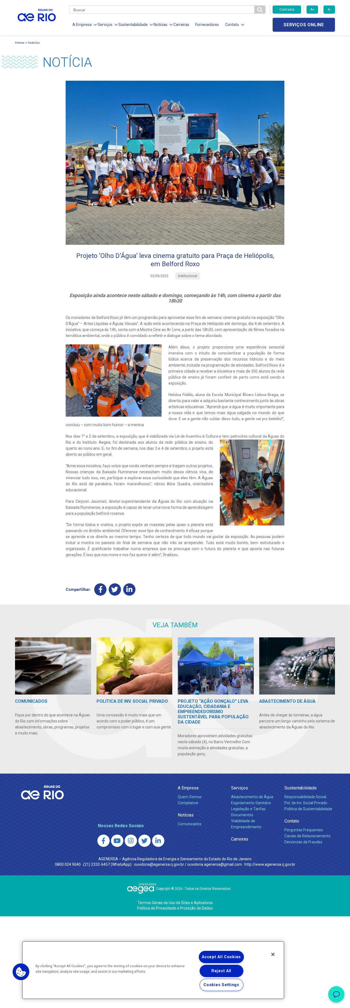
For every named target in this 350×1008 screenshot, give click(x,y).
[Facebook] (100, 589)
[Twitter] (115, 589)
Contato (291, 821)
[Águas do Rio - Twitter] (144, 841)
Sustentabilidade (300, 788)
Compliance (188, 803)
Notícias (34, 42)
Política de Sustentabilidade (308, 809)
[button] (21, 972)
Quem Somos (190, 797)
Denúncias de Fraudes (303, 842)
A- (329, 9)
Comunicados (190, 824)
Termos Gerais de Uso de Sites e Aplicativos (175, 902)
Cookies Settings (221, 985)
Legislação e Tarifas (248, 809)
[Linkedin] (129, 589)
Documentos (242, 815)
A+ (312, 9)
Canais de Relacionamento (307, 836)
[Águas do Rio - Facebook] (103, 841)
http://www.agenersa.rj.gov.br (269, 864)
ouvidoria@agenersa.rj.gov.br (159, 864)
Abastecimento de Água (252, 797)
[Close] (273, 954)
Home (19, 42)
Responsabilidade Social (305, 797)
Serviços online (304, 24)
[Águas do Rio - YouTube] (117, 841)
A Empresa (188, 788)
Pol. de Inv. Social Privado (305, 803)
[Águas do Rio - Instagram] (131, 841)
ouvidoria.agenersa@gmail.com (214, 864)
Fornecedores (207, 24)
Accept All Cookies (221, 957)
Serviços (239, 788)
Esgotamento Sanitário (251, 803)
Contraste (286, 9)
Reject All (221, 971)
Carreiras (181, 24)
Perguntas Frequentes (303, 830)
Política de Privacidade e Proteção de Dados (175, 908)
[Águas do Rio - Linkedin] (158, 841)
